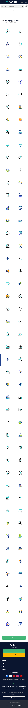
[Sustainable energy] (8, 31)
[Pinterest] (14, 676)
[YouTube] (21, 676)
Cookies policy (22, 686)
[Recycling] (20, 208)
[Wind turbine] (8, 183)
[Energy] (20, 284)
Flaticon (14, 705)
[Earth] (20, 435)
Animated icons (16, 11)
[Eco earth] (8, 107)
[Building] (20, 460)
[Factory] (20, 220)
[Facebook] (7, 676)
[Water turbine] (8, 422)
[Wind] (20, 258)
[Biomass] (20, 612)
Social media (14, 672)
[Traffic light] (20, 485)
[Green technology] (8, 220)
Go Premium (14, 655)
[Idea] (20, 309)
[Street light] (8, 599)
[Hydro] (8, 460)
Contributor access (14, 651)
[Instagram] (17, 676)
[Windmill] (20, 170)
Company (4, 669)
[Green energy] (20, 107)
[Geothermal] (8, 372)
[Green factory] (8, 321)
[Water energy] (8, 473)
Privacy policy (15, 686)
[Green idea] (8, 157)
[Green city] (8, 132)
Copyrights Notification (10, 688)
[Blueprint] (20, 410)
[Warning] (8, 410)
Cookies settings (20, 688)
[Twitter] (10, 676)
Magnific (8, 705)
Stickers (8, 11)
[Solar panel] (8, 69)
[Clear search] (19, 6)
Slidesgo (20, 705)
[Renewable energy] (20, 31)
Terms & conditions (6, 686)
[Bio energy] (20, 561)
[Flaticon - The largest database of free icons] (12, 2)
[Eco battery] (20, 195)
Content (3, 660)
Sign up (14, 683)
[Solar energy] (8, 82)
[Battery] (8, 195)
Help (2, 666)
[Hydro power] (8, 397)
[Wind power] (20, 523)
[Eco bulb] (8, 448)
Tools (3, 663)
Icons (2, 11)
